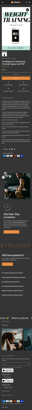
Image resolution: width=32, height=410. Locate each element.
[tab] (4, 54)
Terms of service (4, 403)
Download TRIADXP (11, 231)
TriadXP (6, 407)
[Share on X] (7, 149)
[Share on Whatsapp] (12, 149)
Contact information (18, 403)
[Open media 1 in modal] (27, 9)
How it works (7, 264)
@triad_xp (4, 324)
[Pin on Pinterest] (10, 149)
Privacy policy (11, 403)
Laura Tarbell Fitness (9, 58)
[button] (2, 2)
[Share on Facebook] (5, 149)
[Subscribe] (28, 364)
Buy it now (16, 78)
